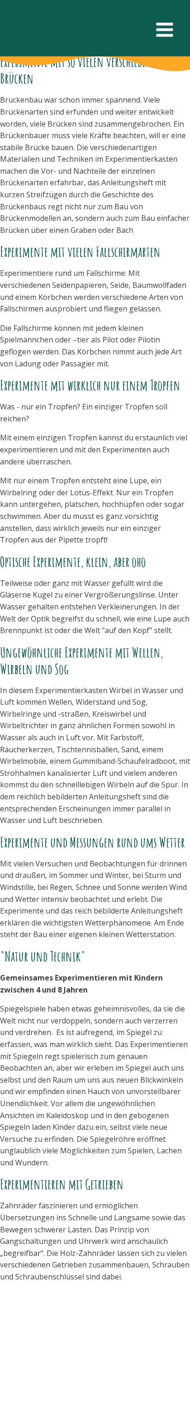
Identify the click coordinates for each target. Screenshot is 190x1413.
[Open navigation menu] (164, 30)
